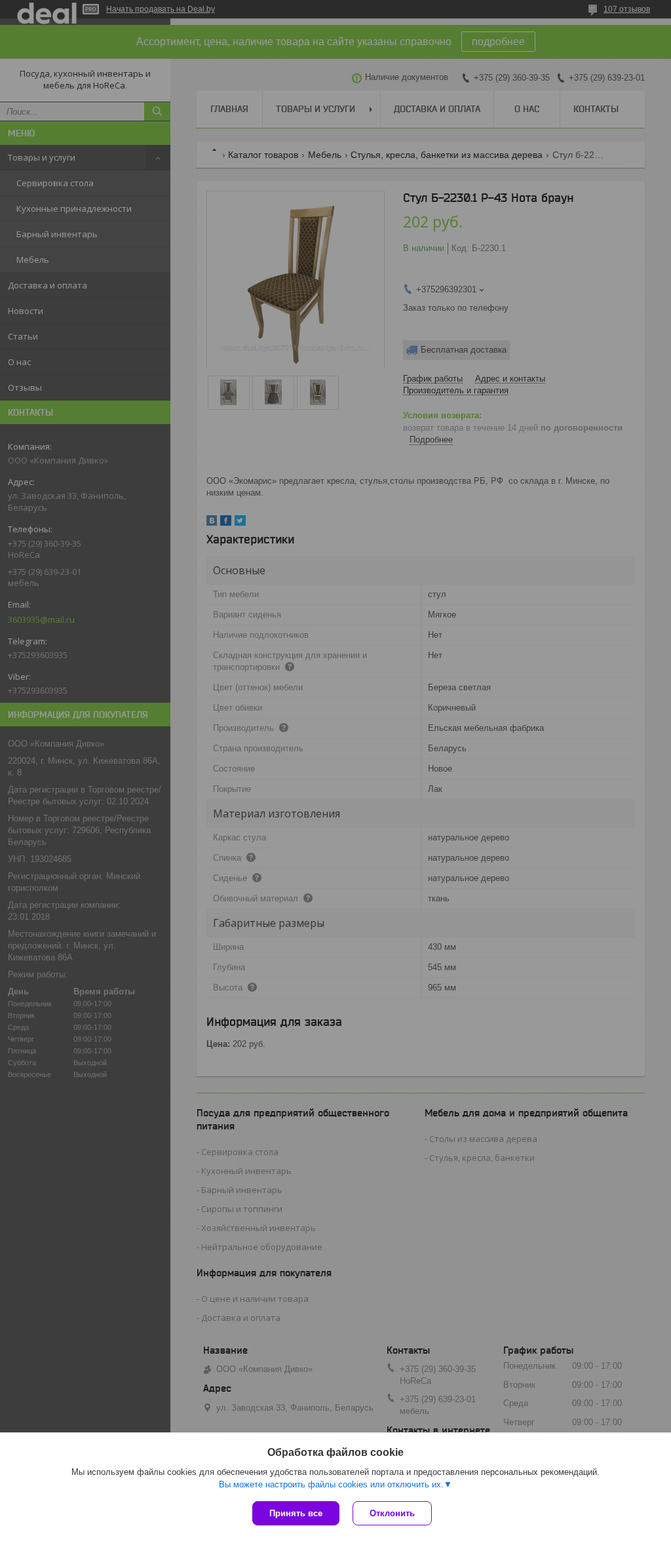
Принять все (295, 1513)
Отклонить (392, 1513)
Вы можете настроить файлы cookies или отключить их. (331, 1484)
